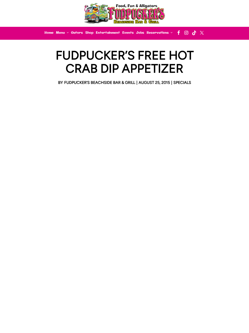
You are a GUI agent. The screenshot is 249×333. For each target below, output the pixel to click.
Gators (77, 32)
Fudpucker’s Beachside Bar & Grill (99, 82)
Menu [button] (61, 32)
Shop (89, 32)
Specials (182, 82)
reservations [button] (158, 32)
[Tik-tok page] (194, 33)
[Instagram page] (186, 33)
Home (48, 32)
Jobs (140, 32)
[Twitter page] (202, 33)
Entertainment (108, 32)
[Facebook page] (178, 33)
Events (128, 32)
